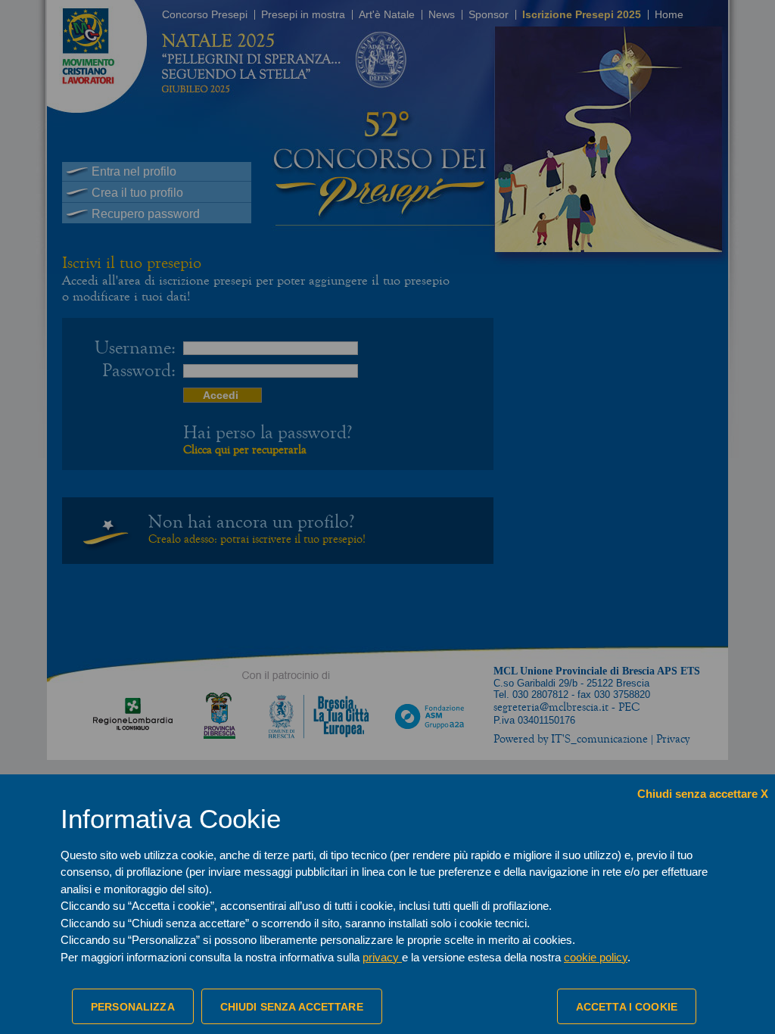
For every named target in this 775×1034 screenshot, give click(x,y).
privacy (382, 957)
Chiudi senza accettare (291, 1007)
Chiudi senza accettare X (702, 793)
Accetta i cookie (626, 1007)
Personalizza (133, 1007)
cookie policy (595, 957)
